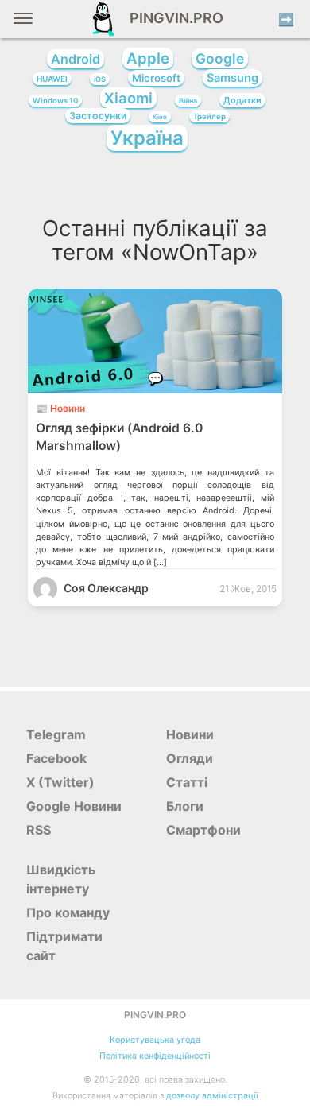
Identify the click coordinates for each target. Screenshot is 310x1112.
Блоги (184, 806)
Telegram (56, 734)
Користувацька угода (155, 1040)
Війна (188, 100)
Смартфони (203, 830)
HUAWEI (52, 78)
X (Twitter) (60, 782)
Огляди (189, 758)
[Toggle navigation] (23, 24)
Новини (190, 734)
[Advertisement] (155, 188)
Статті (186, 782)
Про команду (68, 912)
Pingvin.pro (171, 18)
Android (75, 59)
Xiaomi (128, 98)
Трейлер (209, 116)
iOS (100, 79)
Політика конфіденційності (155, 1056)
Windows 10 (55, 100)
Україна (147, 137)
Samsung (232, 78)
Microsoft (156, 78)
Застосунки (97, 116)
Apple (147, 58)
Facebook (56, 758)
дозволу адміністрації (212, 1096)
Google (220, 58)
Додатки (242, 100)
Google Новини (74, 806)
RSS (38, 830)
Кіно (160, 117)
